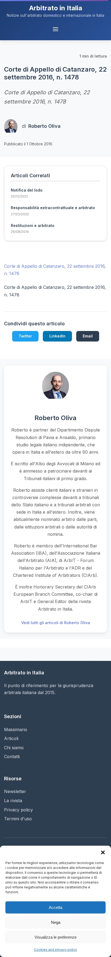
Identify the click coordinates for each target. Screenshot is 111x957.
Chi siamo (14, 747)
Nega (55, 922)
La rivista (13, 800)
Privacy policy (18, 809)
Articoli (11, 738)
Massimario (15, 729)
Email (88, 336)
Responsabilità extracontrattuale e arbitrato (53, 207)
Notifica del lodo (27, 190)
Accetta (55, 907)
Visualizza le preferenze (55, 937)
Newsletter (15, 791)
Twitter (25, 336)
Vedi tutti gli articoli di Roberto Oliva (55, 622)
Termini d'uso (18, 818)
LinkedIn (57, 336)
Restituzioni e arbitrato (32, 225)
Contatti (12, 756)
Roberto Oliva (44, 126)
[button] (103, 852)
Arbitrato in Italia (55, 8)
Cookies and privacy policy (55, 950)
